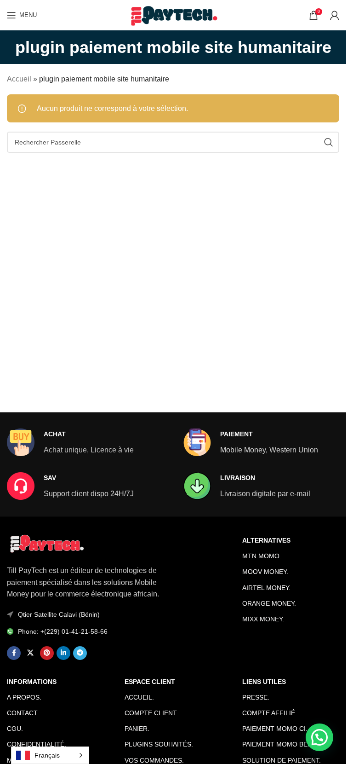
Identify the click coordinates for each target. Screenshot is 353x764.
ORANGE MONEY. (269, 603)
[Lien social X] (30, 653)
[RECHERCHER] (328, 142)
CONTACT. (23, 713)
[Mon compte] (334, 15)
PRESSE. (255, 697)
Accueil (19, 79)
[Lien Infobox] (70, 442)
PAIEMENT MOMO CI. (274, 728)
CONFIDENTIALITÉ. (36, 744)
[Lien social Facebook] (14, 653)
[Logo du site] (173, 14)
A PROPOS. (24, 697)
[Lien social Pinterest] (47, 653)
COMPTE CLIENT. (151, 713)
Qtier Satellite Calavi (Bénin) (59, 614)
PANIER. (137, 728)
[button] (319, 737)
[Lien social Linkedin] (63, 653)
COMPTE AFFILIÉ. (269, 713)
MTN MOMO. (261, 556)
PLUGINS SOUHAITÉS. (159, 744)
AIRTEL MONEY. (266, 587)
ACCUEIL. (139, 697)
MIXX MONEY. (263, 619)
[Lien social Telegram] (80, 653)
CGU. (15, 728)
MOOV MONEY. (265, 571)
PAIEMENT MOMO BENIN (280, 744)
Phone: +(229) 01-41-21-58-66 (63, 631)
